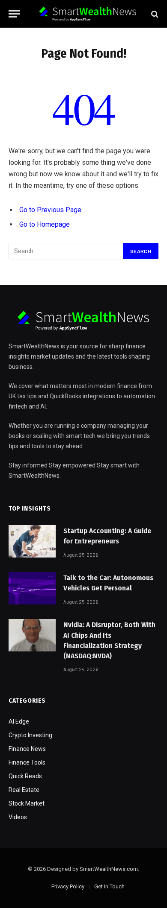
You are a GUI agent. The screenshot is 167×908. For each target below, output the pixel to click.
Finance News (27, 748)
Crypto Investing (30, 735)
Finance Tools (27, 762)
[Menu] (14, 13)
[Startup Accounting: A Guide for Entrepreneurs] (32, 541)
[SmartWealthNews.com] (88, 14)
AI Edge (19, 721)
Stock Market (27, 803)
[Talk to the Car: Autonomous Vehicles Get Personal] (32, 588)
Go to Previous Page (50, 210)
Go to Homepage (44, 224)
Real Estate (24, 789)
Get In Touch (109, 886)
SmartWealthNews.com (109, 869)
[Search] (153, 13)
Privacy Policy (67, 886)
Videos (18, 817)
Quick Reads (25, 776)
